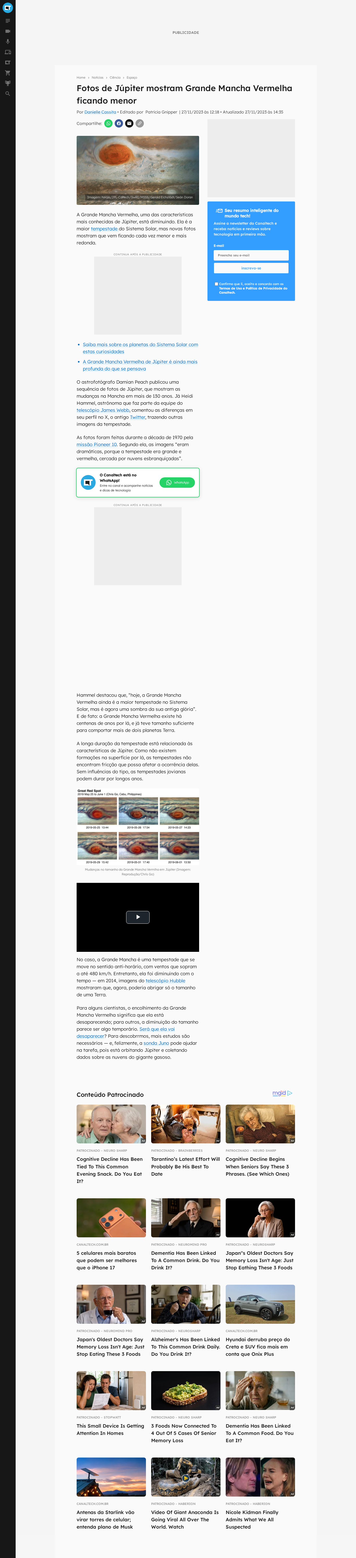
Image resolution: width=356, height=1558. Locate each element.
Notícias (97, 77)
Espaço (132, 77)
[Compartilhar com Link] (140, 123)
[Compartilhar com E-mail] (129, 123)
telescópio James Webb (103, 410)
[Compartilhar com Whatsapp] (108, 123)
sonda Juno (156, 1043)
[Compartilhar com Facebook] (119, 123)
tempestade (105, 229)
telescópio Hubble (165, 981)
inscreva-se (251, 268)
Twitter (137, 417)
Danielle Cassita (100, 112)
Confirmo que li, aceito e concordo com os (253, 288)
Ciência (115, 77)
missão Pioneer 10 (97, 444)
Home (81, 77)
